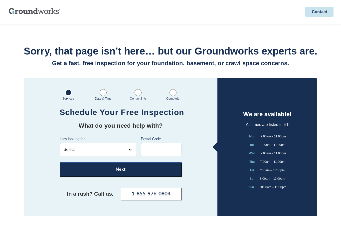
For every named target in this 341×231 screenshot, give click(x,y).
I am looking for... (73, 139)
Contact (319, 12)
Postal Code (151, 139)
